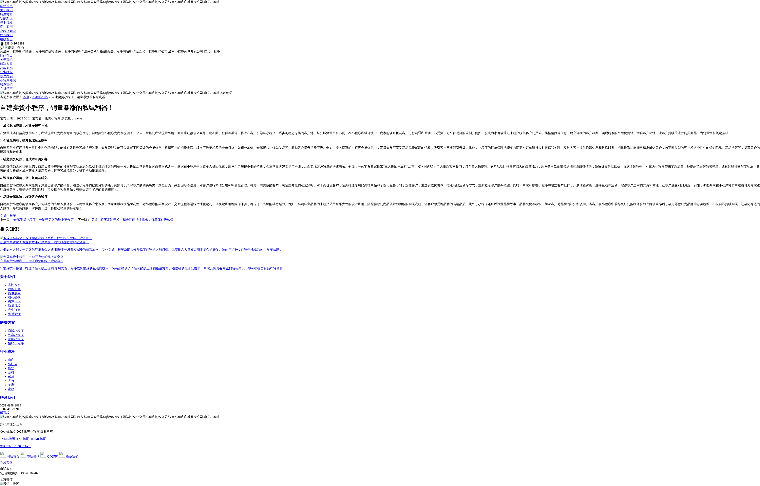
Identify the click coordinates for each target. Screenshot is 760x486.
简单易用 (14, 293)
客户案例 (6, 26)
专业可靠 (14, 310)
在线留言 (6, 39)
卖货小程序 (8, 215)
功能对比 (6, 18)
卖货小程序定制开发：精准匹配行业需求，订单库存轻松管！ (134, 219)
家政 (11, 389)
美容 (11, 385)
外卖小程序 (16, 335)
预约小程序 (16, 343)
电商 (11, 360)
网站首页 (6, 6)
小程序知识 (8, 31)
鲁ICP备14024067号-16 (15, 446)
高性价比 (14, 285)
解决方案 (6, 14)
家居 (11, 376)
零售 (11, 380)
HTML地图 (38, 439)
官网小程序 (16, 339)
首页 (26, 97)
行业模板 (6, 22)
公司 (11, 372)
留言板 (5, 412)
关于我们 (6, 10)
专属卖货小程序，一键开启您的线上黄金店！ (45, 219)
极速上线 (14, 301)
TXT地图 (23, 439)
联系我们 (6, 35)
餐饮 (11, 368)
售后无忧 (14, 314)
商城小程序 (16, 331)
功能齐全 (14, 289)
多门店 (12, 364)
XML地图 (8, 439)
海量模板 (14, 305)
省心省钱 (14, 297)
